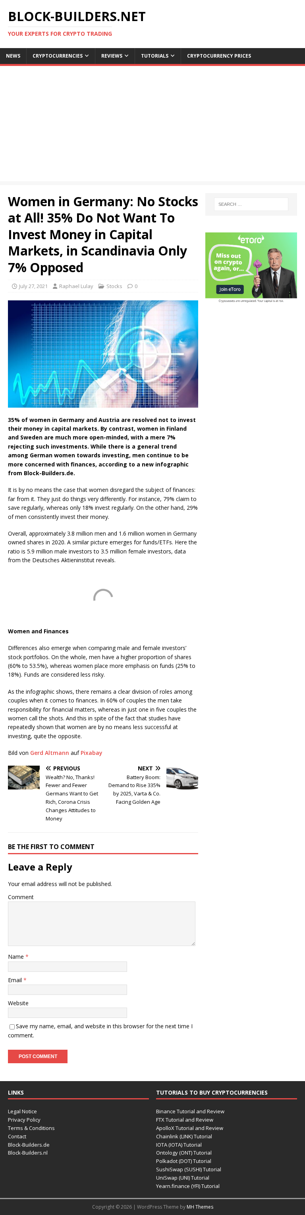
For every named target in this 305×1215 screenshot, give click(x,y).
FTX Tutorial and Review (184, 1119)
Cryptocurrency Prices (219, 55)
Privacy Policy (24, 1119)
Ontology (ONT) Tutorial (184, 1152)
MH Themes (200, 1206)
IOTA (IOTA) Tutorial (179, 1144)
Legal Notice (22, 1111)
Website (18, 1003)
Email (15, 980)
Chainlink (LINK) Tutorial (184, 1136)
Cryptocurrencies (58, 55)
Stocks (114, 286)
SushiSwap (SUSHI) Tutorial (188, 1169)
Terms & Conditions (31, 1128)
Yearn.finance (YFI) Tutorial (188, 1186)
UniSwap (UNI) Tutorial (182, 1177)
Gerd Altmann (49, 752)
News (13, 55)
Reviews (111, 55)
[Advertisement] (152, 125)
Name (16, 956)
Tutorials (154, 55)
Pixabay (91, 752)
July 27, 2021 (33, 286)
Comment (21, 897)
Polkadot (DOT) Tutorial (183, 1161)
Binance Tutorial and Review (190, 1111)
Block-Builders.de (29, 1144)
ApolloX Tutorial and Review (189, 1128)
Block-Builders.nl (28, 1152)
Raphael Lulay (76, 286)
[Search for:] (251, 204)
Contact (17, 1136)
